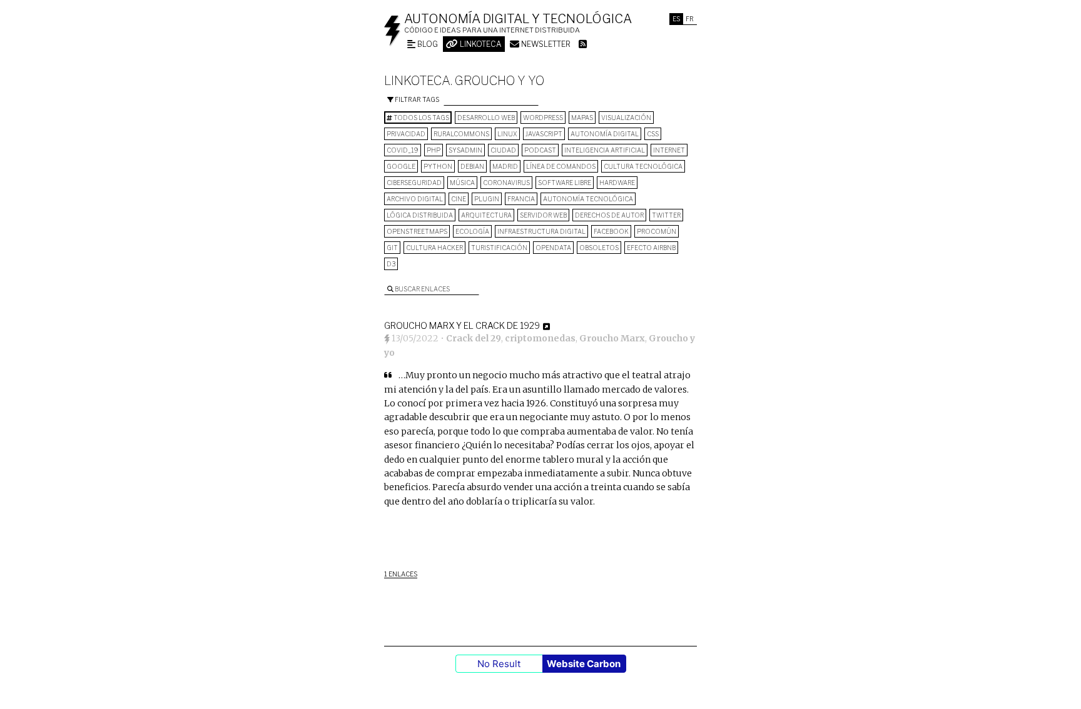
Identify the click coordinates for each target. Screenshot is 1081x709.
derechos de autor (609, 215)
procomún (656, 231)
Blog (426, 44)
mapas (582, 117)
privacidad (406, 134)
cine (458, 199)
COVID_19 (403, 150)
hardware (617, 182)
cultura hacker (434, 247)
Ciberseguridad (414, 182)
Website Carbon (584, 664)
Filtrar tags (416, 99)
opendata (553, 247)
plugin (486, 199)
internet (669, 150)
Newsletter (545, 44)
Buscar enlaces (421, 289)
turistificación (499, 247)
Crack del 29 (473, 338)
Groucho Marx (612, 338)
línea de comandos (561, 166)
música (462, 182)
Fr (690, 19)
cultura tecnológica (643, 166)
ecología (472, 231)
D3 (391, 264)
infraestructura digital (541, 231)
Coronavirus (506, 182)
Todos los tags (420, 117)
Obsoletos (599, 247)
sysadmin (465, 150)
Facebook (611, 231)
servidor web (543, 215)
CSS (653, 134)
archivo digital (415, 199)
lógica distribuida (420, 215)
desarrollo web (486, 117)
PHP (433, 150)
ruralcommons (461, 134)
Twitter (666, 215)
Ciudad (503, 150)
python (438, 166)
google (401, 166)
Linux (507, 134)
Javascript (543, 134)
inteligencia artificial (604, 150)
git (392, 247)
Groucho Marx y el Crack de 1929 (462, 325)
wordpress (543, 117)
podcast (540, 150)
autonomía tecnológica (588, 199)
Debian (472, 166)
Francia (521, 199)
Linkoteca (480, 44)
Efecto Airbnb (651, 247)
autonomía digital (605, 134)
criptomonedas (540, 338)
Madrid (505, 166)
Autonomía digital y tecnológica (518, 18)
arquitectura (486, 215)
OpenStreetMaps (417, 231)
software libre (564, 182)
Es (676, 19)
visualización (626, 117)
